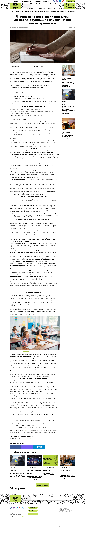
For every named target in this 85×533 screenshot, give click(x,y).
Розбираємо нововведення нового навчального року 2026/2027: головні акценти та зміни (49, 473)
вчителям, (21, 27)
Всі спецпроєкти (26, 1)
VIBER (27, 447)
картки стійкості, (70, 468)
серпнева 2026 (65, 129)
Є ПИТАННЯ (26, 11)
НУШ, (29, 470)
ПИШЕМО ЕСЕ (38, 1)
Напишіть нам (69, 1)
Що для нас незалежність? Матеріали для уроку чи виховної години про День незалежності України (68, 111)
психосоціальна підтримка (66, 473)
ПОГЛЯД (31, 11)
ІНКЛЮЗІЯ (37, 11)
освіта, (32, 470)
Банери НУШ (31, 510)
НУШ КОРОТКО (71, 11)
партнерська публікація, (65, 470)
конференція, (36, 468)
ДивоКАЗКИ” (27, 430)
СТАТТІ (21, 11)
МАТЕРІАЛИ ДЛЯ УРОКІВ (45, 11)
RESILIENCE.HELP (46, 1)
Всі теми (16, 1)
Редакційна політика (33, 513)
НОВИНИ (17, 11)
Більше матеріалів (42, 485)
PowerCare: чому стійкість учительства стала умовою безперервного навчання (67, 477)
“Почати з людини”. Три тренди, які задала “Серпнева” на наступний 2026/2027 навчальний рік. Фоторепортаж (68, 134)
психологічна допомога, (65, 472)
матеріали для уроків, (66, 106)
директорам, (30, 468)
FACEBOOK (15, 447)
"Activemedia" (21, 516)
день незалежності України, (67, 103)
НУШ (73, 106)
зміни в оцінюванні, (66, 77)
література (26, 27)
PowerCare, (63, 467)
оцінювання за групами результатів (66, 79)
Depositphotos (26, 350)
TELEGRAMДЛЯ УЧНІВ (39, 447)
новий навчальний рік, (48, 468)
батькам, (16, 27)
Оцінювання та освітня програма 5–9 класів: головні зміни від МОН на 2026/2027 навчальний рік (68, 83)
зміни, (57, 467)
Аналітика (53, 11)
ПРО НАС (12, 11)
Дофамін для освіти (61, 11)
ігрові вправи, (65, 104)
